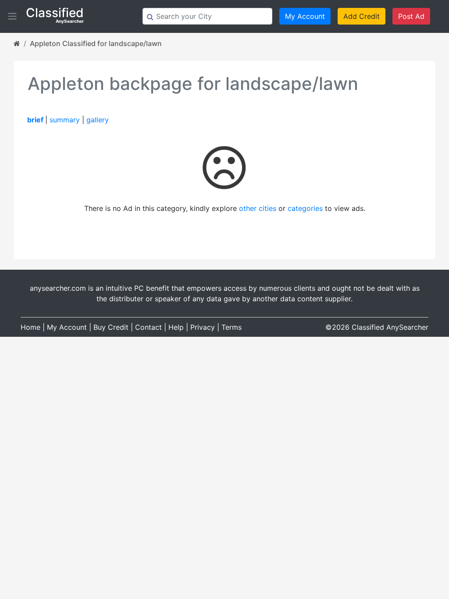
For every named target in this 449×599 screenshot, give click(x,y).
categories (305, 208)
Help (176, 327)
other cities (257, 208)
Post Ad (411, 16)
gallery (97, 119)
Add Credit (361, 16)
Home (30, 327)
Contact (148, 327)
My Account (305, 16)
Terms (231, 327)
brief (35, 119)
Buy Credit (110, 327)
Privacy (202, 327)
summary (65, 119)
